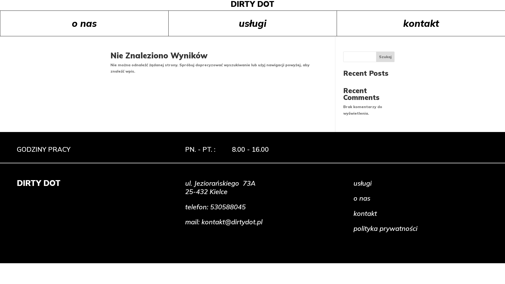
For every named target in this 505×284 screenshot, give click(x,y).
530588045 (228, 207)
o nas (84, 23)
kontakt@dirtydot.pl (231, 222)
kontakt (421, 23)
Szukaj (385, 56)
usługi (252, 23)
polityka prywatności (385, 228)
